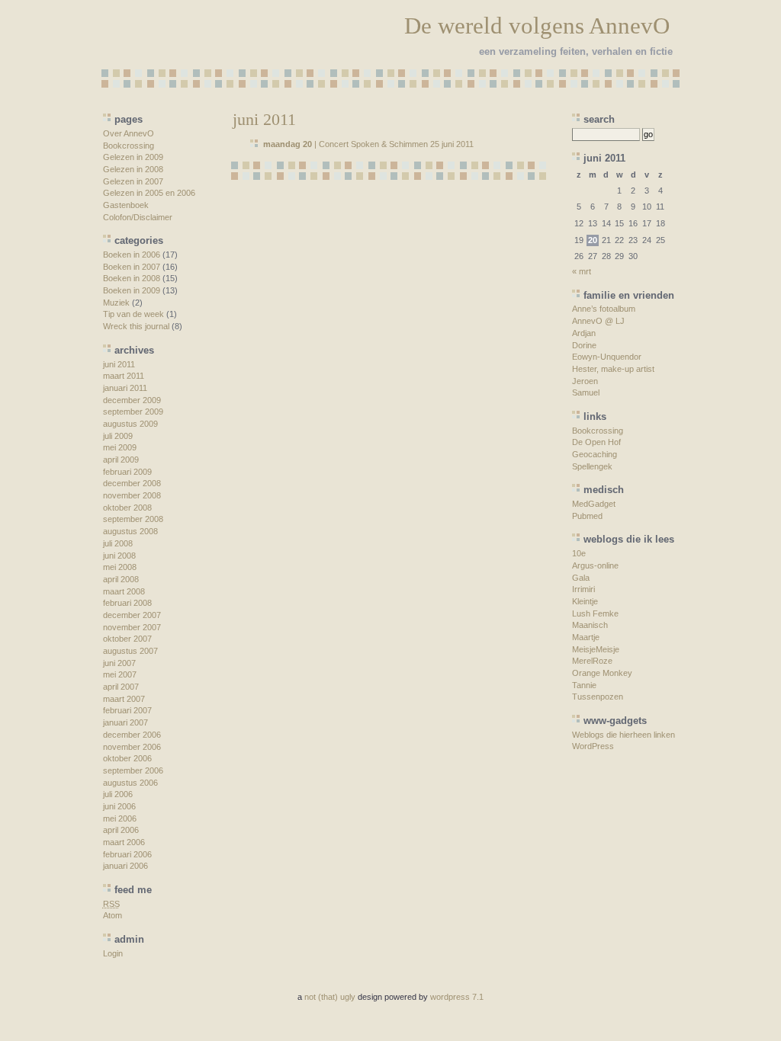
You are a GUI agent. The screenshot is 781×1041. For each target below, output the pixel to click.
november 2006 (132, 746)
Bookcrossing (128, 145)
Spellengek (592, 466)
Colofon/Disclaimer (137, 217)
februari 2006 (127, 854)
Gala (581, 577)
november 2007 (132, 627)
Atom (112, 915)
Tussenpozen (597, 696)
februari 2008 (127, 602)
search (599, 119)
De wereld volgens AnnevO (537, 25)
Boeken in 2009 (131, 290)
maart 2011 (123, 375)
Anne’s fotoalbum (603, 308)
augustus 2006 (130, 782)
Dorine (584, 345)
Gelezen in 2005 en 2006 (149, 192)
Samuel (585, 392)
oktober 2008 (127, 507)
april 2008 (121, 579)
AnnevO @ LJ (598, 320)
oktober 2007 (127, 638)
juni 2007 (119, 663)
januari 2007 (125, 722)
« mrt (581, 271)
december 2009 (132, 400)
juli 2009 (118, 435)
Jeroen (585, 381)
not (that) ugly (329, 996)
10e (579, 553)
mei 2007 (120, 674)
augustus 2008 (130, 531)
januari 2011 (125, 387)
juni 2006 (119, 806)
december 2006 (132, 734)
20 (592, 240)
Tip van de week (133, 314)
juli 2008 (118, 543)
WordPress (593, 746)
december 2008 (132, 483)
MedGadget (593, 503)
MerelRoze (592, 660)
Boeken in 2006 (131, 254)
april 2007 (121, 686)
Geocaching (594, 454)
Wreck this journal (136, 326)
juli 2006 (118, 794)
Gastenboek (126, 205)
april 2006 (121, 829)
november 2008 (132, 495)
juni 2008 (119, 555)
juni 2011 (119, 364)
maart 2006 (124, 842)
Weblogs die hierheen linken (623, 734)
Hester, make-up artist (613, 368)
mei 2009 (120, 447)
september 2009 (133, 411)
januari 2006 (125, 865)
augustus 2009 (130, 423)
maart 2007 (124, 698)
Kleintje (585, 601)
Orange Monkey (602, 672)
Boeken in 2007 (131, 266)
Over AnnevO (128, 133)
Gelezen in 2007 (133, 181)
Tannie (584, 685)
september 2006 (133, 770)
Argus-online (595, 565)
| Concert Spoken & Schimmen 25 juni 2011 (368, 144)
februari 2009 (127, 471)
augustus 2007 (130, 650)
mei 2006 (120, 818)
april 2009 (121, 459)
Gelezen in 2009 (133, 157)
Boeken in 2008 (131, 278)
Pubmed (587, 515)
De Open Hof (596, 442)
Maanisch (590, 624)
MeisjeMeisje (595, 649)
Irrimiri (583, 589)
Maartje (585, 637)
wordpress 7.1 (457, 996)
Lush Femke (595, 613)
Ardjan (584, 333)
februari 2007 (127, 710)
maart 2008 (124, 591)
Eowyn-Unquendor (606, 356)
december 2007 (132, 615)
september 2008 (133, 519)
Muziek (116, 302)
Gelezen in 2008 (133, 169)
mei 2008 (120, 567)
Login (113, 953)
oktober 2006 (127, 758)
